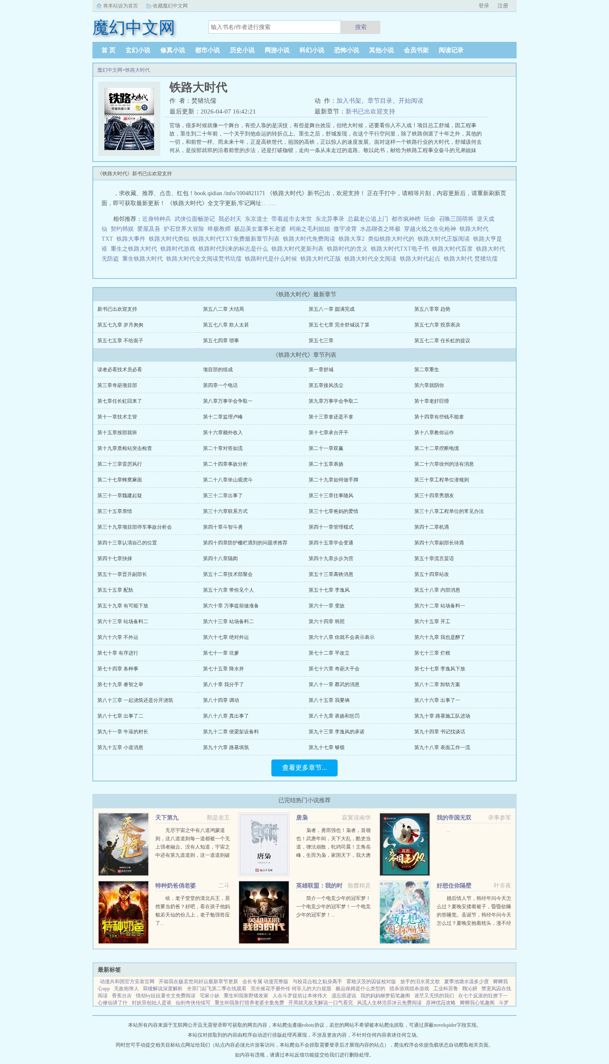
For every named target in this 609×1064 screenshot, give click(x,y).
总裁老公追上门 (368, 219)
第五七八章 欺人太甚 (226, 325)
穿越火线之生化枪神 (430, 229)
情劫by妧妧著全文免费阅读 (166, 996)
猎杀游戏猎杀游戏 (409, 988)
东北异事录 (329, 219)
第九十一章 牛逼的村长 (122, 732)
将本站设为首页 (120, 6)
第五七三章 (321, 340)
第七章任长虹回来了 (119, 401)
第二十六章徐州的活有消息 (444, 464)
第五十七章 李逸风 (329, 590)
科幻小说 (312, 50)
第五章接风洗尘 (326, 385)
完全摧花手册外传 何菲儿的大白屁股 (291, 988)
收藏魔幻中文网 (170, 6)
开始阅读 (411, 100)
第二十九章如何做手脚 (333, 480)
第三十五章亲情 (114, 511)
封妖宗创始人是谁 (152, 1003)
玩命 (429, 219)
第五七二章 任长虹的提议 (442, 340)
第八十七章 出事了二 (120, 716)
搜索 (361, 27)
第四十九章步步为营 (331, 558)
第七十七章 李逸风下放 (439, 669)
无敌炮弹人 (126, 988)
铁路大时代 (137, 70)
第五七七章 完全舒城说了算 (339, 325)
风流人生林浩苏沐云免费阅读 (389, 1003)
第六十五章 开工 (432, 621)
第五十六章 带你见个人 (228, 590)
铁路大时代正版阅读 (445, 239)
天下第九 (167, 818)
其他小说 (381, 50)
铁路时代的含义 (349, 249)
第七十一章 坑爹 (221, 653)
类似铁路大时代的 (393, 239)
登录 (484, 5)
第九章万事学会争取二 (333, 401)
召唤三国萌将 (456, 219)
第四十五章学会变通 (331, 543)
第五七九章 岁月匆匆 (120, 325)
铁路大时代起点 (422, 259)
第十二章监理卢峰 (223, 417)
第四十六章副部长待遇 (439, 543)
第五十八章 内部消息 (437, 590)
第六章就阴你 (429, 385)
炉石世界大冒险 (184, 229)
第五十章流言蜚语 (434, 558)
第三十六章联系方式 (225, 511)
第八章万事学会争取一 (228, 401)
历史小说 (242, 50)
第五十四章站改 (431, 574)
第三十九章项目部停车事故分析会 (134, 527)
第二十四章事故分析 (225, 464)
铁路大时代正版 (322, 259)
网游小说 (277, 50)
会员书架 (416, 50)
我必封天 (230, 219)
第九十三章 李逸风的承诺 (337, 732)
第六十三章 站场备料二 (122, 621)
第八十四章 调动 (221, 700)
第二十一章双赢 (326, 448)
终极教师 (219, 229)
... (448, 830)
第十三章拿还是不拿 (331, 417)
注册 (503, 5)
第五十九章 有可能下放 (122, 606)
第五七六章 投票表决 (437, 325)
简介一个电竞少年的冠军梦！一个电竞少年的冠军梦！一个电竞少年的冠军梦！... (333, 906)
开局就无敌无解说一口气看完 (320, 1003)
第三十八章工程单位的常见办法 (449, 511)
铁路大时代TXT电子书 (401, 249)
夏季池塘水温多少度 (466, 981)
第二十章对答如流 (223, 448)
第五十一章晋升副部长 (122, 574)
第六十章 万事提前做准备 (231, 606)
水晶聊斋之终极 (380, 229)
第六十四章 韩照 (327, 621)
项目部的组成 (218, 369)
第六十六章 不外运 (117, 637)
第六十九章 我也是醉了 (439, 637)
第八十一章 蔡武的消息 (334, 684)
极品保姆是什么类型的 (360, 988)
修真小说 (172, 50)
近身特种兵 (156, 219)
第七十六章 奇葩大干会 (334, 669)
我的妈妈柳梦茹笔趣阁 (385, 996)
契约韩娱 (122, 229)
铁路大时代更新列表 (299, 249)
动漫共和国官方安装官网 (127, 981)
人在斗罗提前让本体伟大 (300, 996)
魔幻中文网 (109, 70)
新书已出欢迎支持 (370, 111)
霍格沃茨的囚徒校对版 (371, 981)
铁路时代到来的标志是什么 (234, 249)
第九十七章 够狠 (327, 747)
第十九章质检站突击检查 (124, 448)
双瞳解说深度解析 (163, 988)
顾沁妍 (469, 988)
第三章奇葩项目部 (117, 385)
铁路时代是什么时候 (272, 259)
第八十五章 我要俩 (329, 700)
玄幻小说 (138, 50)
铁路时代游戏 (179, 249)
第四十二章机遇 (431, 527)
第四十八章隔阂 (220, 558)
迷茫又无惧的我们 (434, 996)
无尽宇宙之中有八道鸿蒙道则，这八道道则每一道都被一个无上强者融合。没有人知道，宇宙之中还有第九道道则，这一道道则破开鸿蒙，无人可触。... (192, 846)
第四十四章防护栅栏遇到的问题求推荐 (245, 543)
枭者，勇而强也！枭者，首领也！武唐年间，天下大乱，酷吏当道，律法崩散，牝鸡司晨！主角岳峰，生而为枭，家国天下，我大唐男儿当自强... (333, 846)
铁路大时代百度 (454, 249)
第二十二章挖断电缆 (436, 448)
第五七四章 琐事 (221, 340)
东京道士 (256, 219)
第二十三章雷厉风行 (119, 464)
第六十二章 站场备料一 (439, 606)
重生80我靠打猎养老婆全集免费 (249, 1003)
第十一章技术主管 (117, 417)
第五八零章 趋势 (432, 309)
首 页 (109, 50)
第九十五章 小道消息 (120, 747)
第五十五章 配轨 (115, 590)
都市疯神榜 (406, 219)
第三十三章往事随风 (331, 495)
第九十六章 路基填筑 (226, 747)
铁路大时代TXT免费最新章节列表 (238, 239)
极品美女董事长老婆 (260, 229)
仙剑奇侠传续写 (193, 1003)
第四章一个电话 (220, 385)
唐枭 (302, 818)
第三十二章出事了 (223, 495)
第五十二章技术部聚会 (228, 574)
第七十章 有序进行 (117, 653)
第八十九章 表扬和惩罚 (334, 716)
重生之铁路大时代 (135, 249)
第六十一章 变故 (327, 606)
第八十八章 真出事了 (226, 716)
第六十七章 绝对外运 (226, 637)
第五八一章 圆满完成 (332, 309)
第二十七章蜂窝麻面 (119, 480)
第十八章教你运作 (434, 432)
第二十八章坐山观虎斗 (228, 480)
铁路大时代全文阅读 (372, 259)
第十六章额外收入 (223, 432)
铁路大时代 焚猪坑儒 (472, 259)
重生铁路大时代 (144, 259)
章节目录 (379, 100)
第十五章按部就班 (117, 432)
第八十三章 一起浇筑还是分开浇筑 (135, 700)
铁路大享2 (353, 239)
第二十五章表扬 (326, 464)
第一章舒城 (321, 369)
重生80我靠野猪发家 (246, 996)
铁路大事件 (132, 239)
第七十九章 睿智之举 (120, 684)
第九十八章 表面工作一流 (442, 747)
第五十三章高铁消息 (331, 574)
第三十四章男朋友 (434, 495)
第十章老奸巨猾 (431, 401)
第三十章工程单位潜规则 (441, 480)
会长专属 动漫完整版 (265, 981)
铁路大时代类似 (171, 239)
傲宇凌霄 (345, 229)
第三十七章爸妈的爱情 (333, 511)
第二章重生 (426, 369)
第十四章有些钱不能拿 (439, 417)
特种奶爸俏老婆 (175, 886)
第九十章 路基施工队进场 (442, 716)
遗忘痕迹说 (343, 996)
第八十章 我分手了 (223, 684)
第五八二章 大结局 (223, 309)
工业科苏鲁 (445, 988)
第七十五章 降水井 (223, 669)
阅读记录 (451, 50)
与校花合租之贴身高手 (317, 981)
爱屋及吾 (148, 229)
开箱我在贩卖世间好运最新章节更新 (198, 981)
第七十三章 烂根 (432, 653)
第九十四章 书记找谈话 (439, 732)
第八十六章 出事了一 (437, 700)
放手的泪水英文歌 (420, 981)
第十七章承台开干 (328, 432)
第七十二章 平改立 (329, 653)
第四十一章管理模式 (331, 527)
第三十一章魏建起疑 (119, 495)
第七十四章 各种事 (117, 669)
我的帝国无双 (454, 818)
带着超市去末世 (291, 219)
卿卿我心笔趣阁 (477, 1003)
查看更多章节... (304, 767)
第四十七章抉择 (114, 558)
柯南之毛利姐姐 (310, 229)
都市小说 (207, 50)
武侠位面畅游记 (194, 219)
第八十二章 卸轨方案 (437, 684)
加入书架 (348, 100)
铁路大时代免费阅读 (310, 239)
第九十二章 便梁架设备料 (231, 732)
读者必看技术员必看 (119, 369)
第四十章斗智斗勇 (223, 527)
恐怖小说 (346, 50)
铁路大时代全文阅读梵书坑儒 (205, 259)
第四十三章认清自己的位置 (127, 543)
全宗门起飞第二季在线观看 (217, 988)
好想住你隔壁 (454, 886)
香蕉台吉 (122, 996)
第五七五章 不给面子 (120, 340)
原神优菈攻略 (441, 1003)
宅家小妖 (210, 996)
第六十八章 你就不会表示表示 (342, 637)
